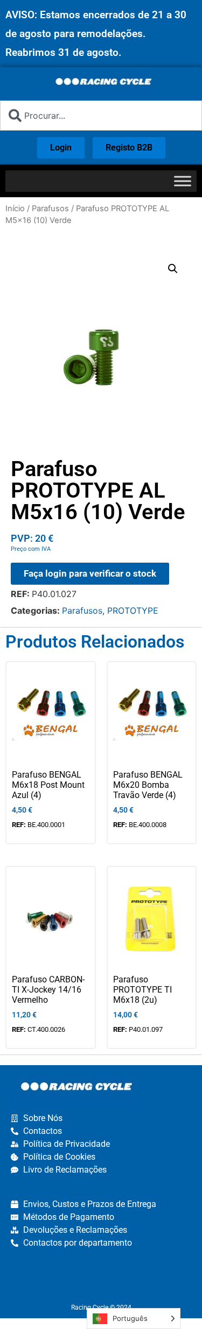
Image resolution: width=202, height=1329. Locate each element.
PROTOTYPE (132, 610)
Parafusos (50, 208)
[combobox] (101, 115)
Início (15, 208)
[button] (173, 268)
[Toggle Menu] (182, 181)
